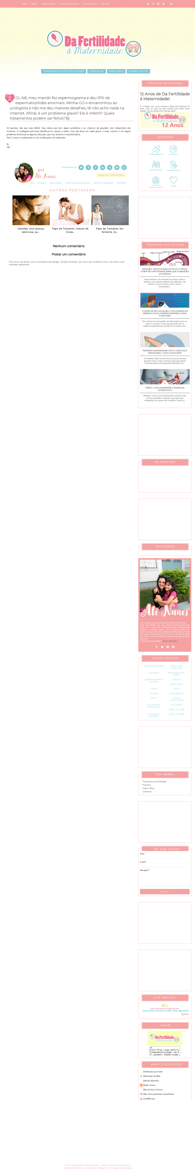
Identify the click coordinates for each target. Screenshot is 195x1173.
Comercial (96, 71)
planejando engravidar (154, 706)
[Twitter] (162, 647)
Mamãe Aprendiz (151, 1081)
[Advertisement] (69, 365)
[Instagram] (173, 647)
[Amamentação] (173, 172)
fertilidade (55, 183)
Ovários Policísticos (69, 4)
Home (24, 4)
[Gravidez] (173, 157)
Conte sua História (154, 666)
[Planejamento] (156, 157)
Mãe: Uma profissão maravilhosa (158, 1094)
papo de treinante (103, 183)
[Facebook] (156, 647)
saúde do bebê (177, 709)
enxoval (176, 679)
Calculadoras (90, 4)
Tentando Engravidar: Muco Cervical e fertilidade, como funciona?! (165, 351)
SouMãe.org (149, 1099)
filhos (176, 689)
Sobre (34, 4)
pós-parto (177, 705)
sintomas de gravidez (153, 715)
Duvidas (41, 183)
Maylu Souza (149, 1085)
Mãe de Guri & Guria (152, 1090)
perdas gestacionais (177, 699)
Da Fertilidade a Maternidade (82, 1165)
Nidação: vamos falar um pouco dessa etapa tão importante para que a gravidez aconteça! (165, 271)
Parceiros (116, 71)
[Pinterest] (167, 647)
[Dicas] (173, 188)
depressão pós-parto (176, 674)
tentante (121, 183)
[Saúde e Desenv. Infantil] (156, 188)
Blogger (127, 1168)
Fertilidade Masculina (78, 183)
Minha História (170, 641)
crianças (154, 673)
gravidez (154, 693)
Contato (105, 4)
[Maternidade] (156, 172)
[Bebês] (182, 1014)
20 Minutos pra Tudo (153, 1072)
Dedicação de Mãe (151, 1076)
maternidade (177, 693)
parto (154, 698)
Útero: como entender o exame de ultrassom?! (164, 388)
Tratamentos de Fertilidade (63, 71)
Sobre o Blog (138, 71)
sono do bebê (176, 714)
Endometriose (48, 4)
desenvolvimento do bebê (153, 680)
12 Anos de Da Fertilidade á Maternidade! (165, 96)
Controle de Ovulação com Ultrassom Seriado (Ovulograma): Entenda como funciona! (165, 313)
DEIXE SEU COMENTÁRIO (111, 175)
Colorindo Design (96, 1168)
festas (154, 689)
